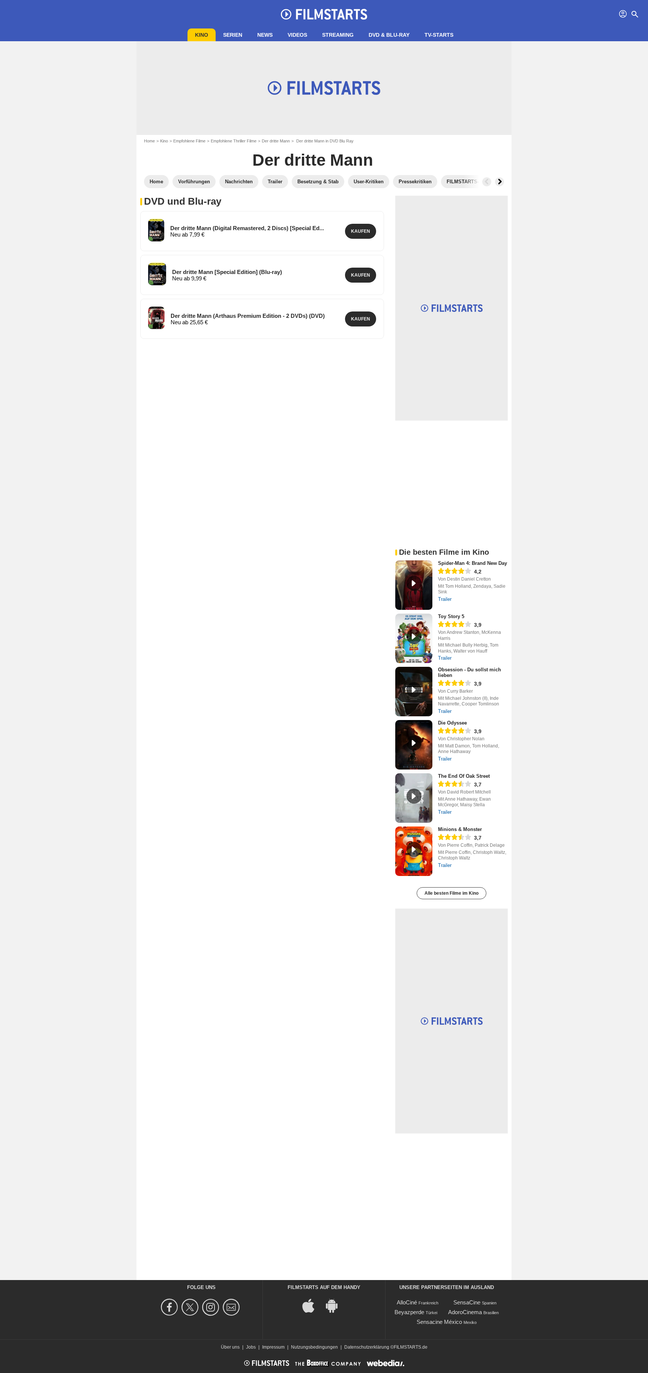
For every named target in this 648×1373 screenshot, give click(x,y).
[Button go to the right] (499, 181)
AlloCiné (407, 1302)
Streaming (338, 35)
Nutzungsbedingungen (314, 1347)
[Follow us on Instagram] (211, 1307)
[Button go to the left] (486, 181)
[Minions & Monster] (413, 851)
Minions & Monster (460, 829)
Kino (201, 35)
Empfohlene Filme (189, 141)
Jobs (251, 1347)
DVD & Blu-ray (389, 35)
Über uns (230, 1347)
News (265, 35)
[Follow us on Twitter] (191, 1307)
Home (149, 141)
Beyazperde (409, 1312)
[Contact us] (232, 1307)
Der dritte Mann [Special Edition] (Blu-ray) (227, 272)
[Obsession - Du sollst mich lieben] (413, 691)
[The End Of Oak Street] (413, 798)
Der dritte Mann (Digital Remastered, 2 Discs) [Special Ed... (247, 228)
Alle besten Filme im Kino (451, 893)
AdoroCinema (465, 1312)
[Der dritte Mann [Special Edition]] (157, 274)
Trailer (445, 599)
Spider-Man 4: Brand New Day (472, 563)
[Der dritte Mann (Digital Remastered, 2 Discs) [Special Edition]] (156, 230)
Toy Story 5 (451, 616)
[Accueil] (324, 14)
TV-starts (438, 35)
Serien (232, 35)
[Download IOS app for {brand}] (312, 1305)
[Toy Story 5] (413, 638)
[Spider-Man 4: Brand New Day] (413, 585)
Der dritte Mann (276, 141)
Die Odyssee (452, 723)
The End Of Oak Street (464, 776)
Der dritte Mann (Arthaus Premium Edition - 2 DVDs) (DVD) (248, 316)
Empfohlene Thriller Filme (233, 141)
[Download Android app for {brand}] (335, 1305)
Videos (297, 35)
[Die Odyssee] (413, 745)
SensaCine (466, 1302)
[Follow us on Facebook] (170, 1307)
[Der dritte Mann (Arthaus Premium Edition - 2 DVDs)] (156, 318)
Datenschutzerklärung (366, 1347)
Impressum (273, 1347)
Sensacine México (439, 1322)
